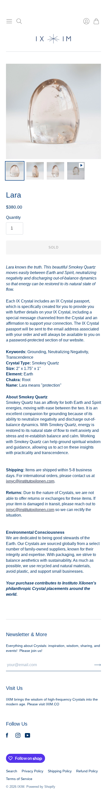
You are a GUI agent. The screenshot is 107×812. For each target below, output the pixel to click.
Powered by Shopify (40, 787)
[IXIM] (53, 38)
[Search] (19, 21)
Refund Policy (87, 771)
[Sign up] (97, 665)
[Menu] (9, 21)
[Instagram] (17, 736)
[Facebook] (7, 736)
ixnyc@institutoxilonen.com (30, 510)
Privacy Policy (32, 771)
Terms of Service (19, 779)
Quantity (13, 217)
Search (11, 771)
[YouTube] (27, 736)
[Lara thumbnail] (14, 171)
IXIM (20, 787)
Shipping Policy (60, 771)
